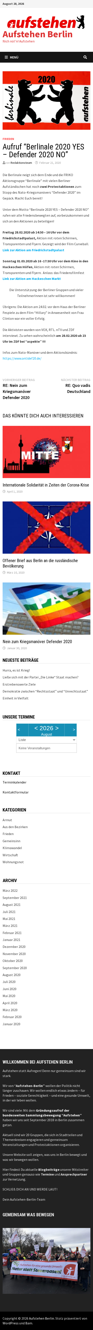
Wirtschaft (10, 855)
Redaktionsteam (21, 163)
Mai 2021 (9, 918)
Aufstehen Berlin (38, 34)
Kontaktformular (16, 792)
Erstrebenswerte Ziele (19, 684)
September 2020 (15, 968)
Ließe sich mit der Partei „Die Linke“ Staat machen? (41, 677)
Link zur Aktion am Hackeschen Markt (32, 278)
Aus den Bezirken (15, 827)
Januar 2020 (11, 1024)
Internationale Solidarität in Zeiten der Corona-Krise (46, 485)
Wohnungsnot (13, 862)
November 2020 (14, 954)
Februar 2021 (12, 933)
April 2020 (10, 1003)
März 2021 (10, 925)
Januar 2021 (11, 939)
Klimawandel (12, 848)
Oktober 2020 (13, 961)
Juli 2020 (9, 982)
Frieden (8, 139)
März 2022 (10, 890)
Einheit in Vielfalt (16, 698)
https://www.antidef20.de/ (22, 358)
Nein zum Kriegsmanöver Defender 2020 (37, 641)
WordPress (11, 1323)
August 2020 (12, 975)
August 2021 (12, 904)
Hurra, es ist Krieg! (16, 670)
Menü (14, 57)
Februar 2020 (12, 1017)
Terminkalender (14, 782)
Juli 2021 (9, 912)
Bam (28, 1323)
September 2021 (15, 897)
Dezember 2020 (14, 946)
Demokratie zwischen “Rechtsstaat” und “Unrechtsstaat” (45, 691)
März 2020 (10, 1010)
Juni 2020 (9, 989)
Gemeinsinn (11, 841)
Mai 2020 (9, 996)
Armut (7, 820)
